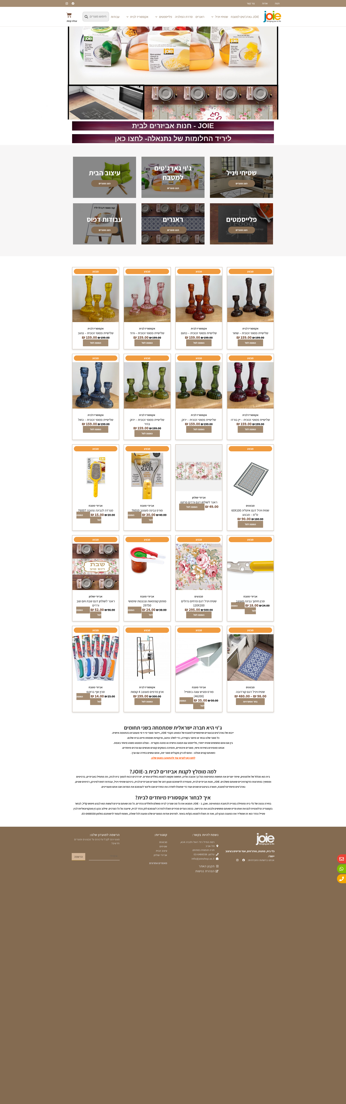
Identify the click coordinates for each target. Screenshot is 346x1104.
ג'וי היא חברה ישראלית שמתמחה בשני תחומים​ (173, 727)
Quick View (250, 321)
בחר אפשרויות (250, 701)
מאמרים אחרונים (158, 863)
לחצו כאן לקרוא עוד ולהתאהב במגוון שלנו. (173, 758)
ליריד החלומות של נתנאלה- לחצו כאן (173, 138)
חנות (277, 3)
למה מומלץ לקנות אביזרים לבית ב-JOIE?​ (173, 771)
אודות (265, 3)
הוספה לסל (250, 342)
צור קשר (251, 3)
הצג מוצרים (241, 183)
